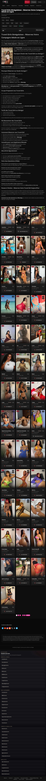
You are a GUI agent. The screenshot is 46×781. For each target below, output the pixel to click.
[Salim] (38, 245)
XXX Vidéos (26, 5)
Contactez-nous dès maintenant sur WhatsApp (11, 198)
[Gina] (8, 449)
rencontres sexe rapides (30, 106)
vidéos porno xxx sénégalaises (27, 66)
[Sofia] (38, 419)
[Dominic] (8, 275)
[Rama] (38, 362)
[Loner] (38, 334)
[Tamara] (23, 478)
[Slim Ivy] (38, 478)
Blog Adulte (32, 5)
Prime (10, 26)
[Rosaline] (8, 245)
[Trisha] (38, 391)
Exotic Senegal (19, 47)
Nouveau (15, 26)
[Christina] (38, 275)
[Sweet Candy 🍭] (38, 537)
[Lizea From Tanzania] (23, 419)
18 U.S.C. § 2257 (21, 779)
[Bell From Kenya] (8, 567)
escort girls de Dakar (15, 86)
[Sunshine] (8, 215)
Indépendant (4, 26)
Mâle (12, 23)
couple (16, 23)
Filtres (3, 20)
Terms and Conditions (24, 778)
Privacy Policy (16, 778)
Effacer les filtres (39, 30)
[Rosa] (38, 215)
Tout (3, 23)
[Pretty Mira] (38, 567)
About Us (5, 778)
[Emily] (23, 537)
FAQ (41, 778)
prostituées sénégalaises (28, 86)
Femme (7, 23)
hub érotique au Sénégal (23, 84)
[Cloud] (23, 391)
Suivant (28, 615)
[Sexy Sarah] (23, 245)
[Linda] (8, 391)
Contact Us (10, 778)
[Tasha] (38, 449)
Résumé (7, 20)
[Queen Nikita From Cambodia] (23, 275)
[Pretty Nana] (8, 537)
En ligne (21, 26)
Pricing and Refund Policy (34, 778)
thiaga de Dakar (23, 128)
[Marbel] (8, 362)
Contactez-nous (38, 5)
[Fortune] (8, 304)
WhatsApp (23, 82)
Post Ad (27, 1)
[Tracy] (8, 334)
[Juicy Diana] (8, 478)
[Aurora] (23, 508)
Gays (21, 23)
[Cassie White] (23, 449)
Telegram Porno (14, 5)
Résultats (12, 20)
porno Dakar (19, 103)
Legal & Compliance (29, 779)
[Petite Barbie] (8, 595)
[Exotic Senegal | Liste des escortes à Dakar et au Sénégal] (5, 2)
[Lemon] (38, 508)
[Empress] (8, 508)
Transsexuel (26, 23)
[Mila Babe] (23, 215)
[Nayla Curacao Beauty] (8, 419)
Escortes (8, 5)
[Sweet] (23, 362)
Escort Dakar (21, 5)
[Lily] (23, 334)
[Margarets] (23, 304)
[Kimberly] (23, 567)
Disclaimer (15, 779)
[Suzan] (38, 304)
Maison (4, 5)
